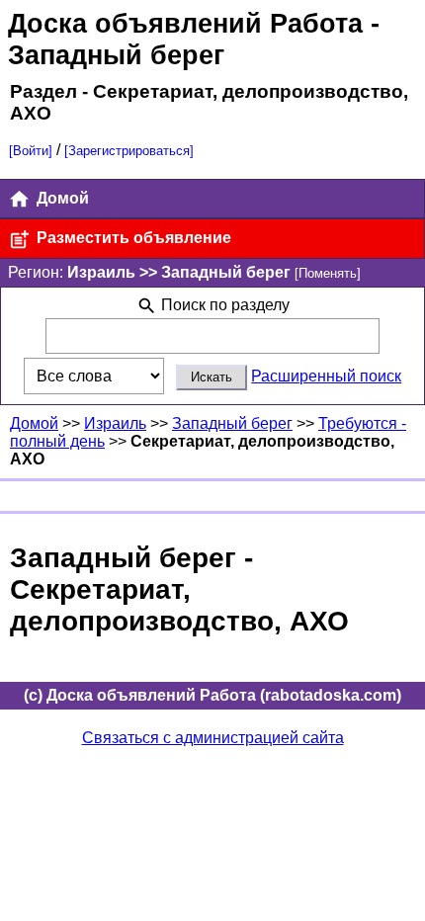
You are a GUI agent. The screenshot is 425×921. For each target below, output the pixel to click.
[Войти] (30, 150)
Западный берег (232, 423)
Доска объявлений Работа (185, 23)
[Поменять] (328, 273)
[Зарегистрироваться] (129, 150)
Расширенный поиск (326, 376)
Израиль (115, 423)
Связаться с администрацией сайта (213, 737)
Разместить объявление (132, 237)
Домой (61, 198)
